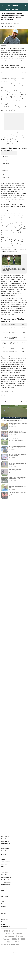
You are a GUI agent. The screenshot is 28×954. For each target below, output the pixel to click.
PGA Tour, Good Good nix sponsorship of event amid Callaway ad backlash (17, 463)
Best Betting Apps (5, 843)
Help (2, 889)
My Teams (3, 923)
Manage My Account (6, 918)
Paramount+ (4, 864)
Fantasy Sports (5, 839)
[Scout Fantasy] (10, 940)
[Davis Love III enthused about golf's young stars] (4, 495)
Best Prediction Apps (6, 846)
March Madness (5, 848)
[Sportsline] (19, 934)
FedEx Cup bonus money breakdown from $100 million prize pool (17, 486)
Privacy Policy (4, 875)
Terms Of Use (4, 872)
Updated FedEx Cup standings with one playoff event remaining (17, 439)
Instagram (3, 902)
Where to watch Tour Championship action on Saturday (18, 455)
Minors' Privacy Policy (6, 877)
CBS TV (3, 866)
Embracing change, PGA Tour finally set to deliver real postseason (17, 432)
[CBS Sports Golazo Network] (14, 932)
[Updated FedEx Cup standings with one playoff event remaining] (4, 441)
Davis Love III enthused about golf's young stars (17, 493)
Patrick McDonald (6, 22)
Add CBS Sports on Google (9, 26)
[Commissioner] (15, 937)
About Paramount (5, 861)
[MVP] (23, 937)
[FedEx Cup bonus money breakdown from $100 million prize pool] (4, 487)
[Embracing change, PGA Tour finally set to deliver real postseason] (4, 434)
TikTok (2, 900)
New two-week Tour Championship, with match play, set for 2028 (17, 478)
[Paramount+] (6, 937)
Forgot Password (5, 925)
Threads (3, 909)
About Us (3, 857)
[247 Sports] (9, 934)
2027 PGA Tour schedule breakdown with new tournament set (17, 471)
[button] (2, 5)
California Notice (5, 883)
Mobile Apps (4, 851)
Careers (3, 859)
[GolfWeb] (18, 940)
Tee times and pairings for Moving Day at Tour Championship (17, 447)
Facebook (3, 905)
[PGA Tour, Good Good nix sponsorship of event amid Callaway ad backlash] (4, 464)
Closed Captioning (6, 881)
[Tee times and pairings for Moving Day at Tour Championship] (4, 449)
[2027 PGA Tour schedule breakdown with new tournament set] (4, 472)
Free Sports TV (5, 841)
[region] (14, 412)
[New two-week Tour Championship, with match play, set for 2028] (4, 480)
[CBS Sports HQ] (20, 929)
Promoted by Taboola (21, 401)
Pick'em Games (5, 836)
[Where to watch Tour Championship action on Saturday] (4, 457)
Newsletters (4, 920)
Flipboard (3, 912)
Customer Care (5, 891)
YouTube (3, 897)
